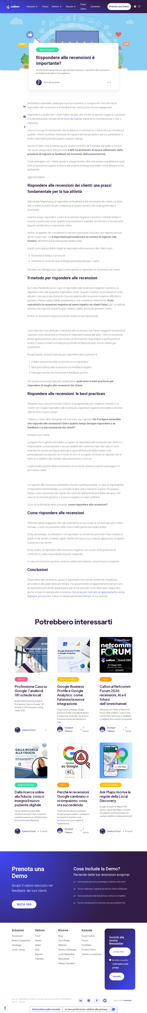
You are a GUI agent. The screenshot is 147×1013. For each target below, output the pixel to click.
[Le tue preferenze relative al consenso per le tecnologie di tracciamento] (5, 1008)
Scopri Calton (88, 936)
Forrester (95, 145)
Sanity (38, 940)
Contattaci (86, 945)
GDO (37, 949)
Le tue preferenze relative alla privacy (86, 1009)
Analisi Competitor (21, 940)
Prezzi (84, 940)
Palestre (39, 958)
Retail (38, 945)
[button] (33, 6)
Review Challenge (67, 949)
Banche (38, 954)
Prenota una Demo (119, 6)
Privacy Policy (88, 949)
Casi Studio (64, 940)
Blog (60, 936)
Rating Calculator (66, 963)
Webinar (62, 945)
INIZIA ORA (24, 904)
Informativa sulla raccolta (46, 1009)
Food (37, 936)
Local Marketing (66, 954)
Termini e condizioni (91, 954)
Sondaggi (16, 945)
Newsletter (63, 958)
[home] (12, 6)
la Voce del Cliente (71, 118)
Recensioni (17, 936)
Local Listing (18, 949)
